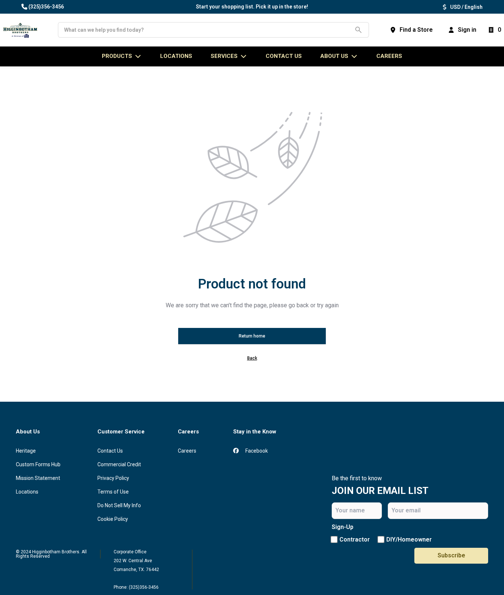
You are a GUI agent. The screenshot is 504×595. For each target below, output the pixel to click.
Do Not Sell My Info (119, 505)
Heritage (26, 451)
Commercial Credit (119, 464)
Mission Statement (38, 478)
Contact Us (110, 451)
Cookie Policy (112, 519)
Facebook (256, 451)
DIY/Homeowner (409, 539)
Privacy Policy (113, 478)
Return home (252, 336)
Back (252, 358)
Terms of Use (113, 492)
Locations (27, 492)
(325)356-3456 (46, 7)
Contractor (354, 539)
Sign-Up (342, 526)
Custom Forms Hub (38, 464)
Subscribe (451, 555)
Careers (389, 56)
